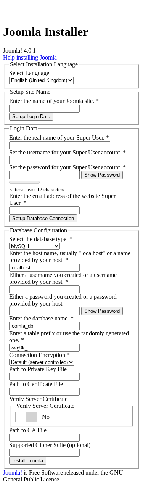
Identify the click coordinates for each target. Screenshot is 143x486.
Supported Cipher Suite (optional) (49, 445)
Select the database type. (40, 239)
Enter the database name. (41, 318)
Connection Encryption (39, 355)
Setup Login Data (31, 116)
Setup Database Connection (43, 218)
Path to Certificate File (36, 384)
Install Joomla (27, 460)
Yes (46, 417)
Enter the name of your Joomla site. (54, 101)
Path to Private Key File (38, 369)
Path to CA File (28, 430)
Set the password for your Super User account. (67, 167)
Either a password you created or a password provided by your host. (63, 300)
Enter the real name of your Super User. (59, 137)
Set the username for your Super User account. (67, 152)
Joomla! (12, 472)
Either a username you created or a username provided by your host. (63, 278)
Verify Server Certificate (38, 399)
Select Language (29, 73)
